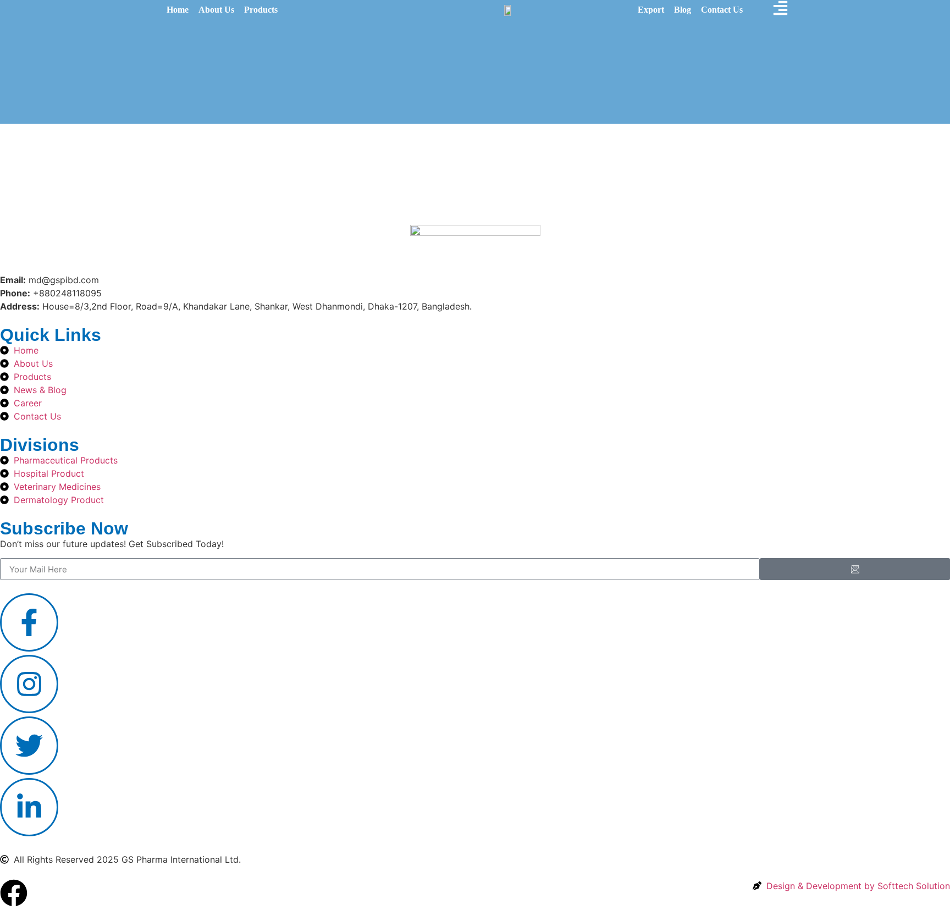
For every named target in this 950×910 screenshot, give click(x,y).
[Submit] (855, 569)
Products (261, 9)
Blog (682, 9)
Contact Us (722, 9)
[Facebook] (13, 893)
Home (178, 9)
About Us (216, 9)
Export (651, 9)
